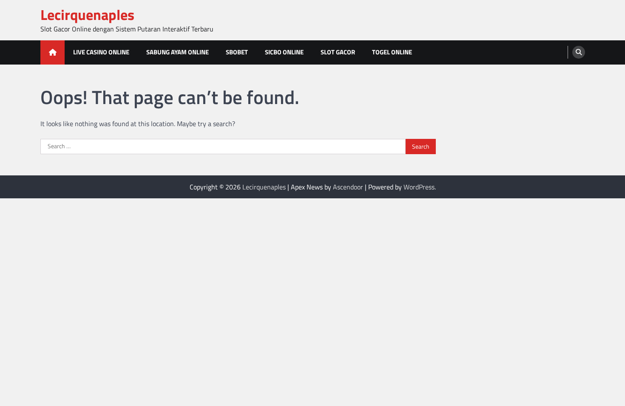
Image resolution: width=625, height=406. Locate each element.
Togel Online (392, 52)
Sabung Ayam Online (177, 52)
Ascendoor (348, 187)
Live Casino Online (101, 52)
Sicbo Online (284, 52)
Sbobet (237, 52)
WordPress (419, 187)
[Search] (578, 52)
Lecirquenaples (87, 14)
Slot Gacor (338, 52)
